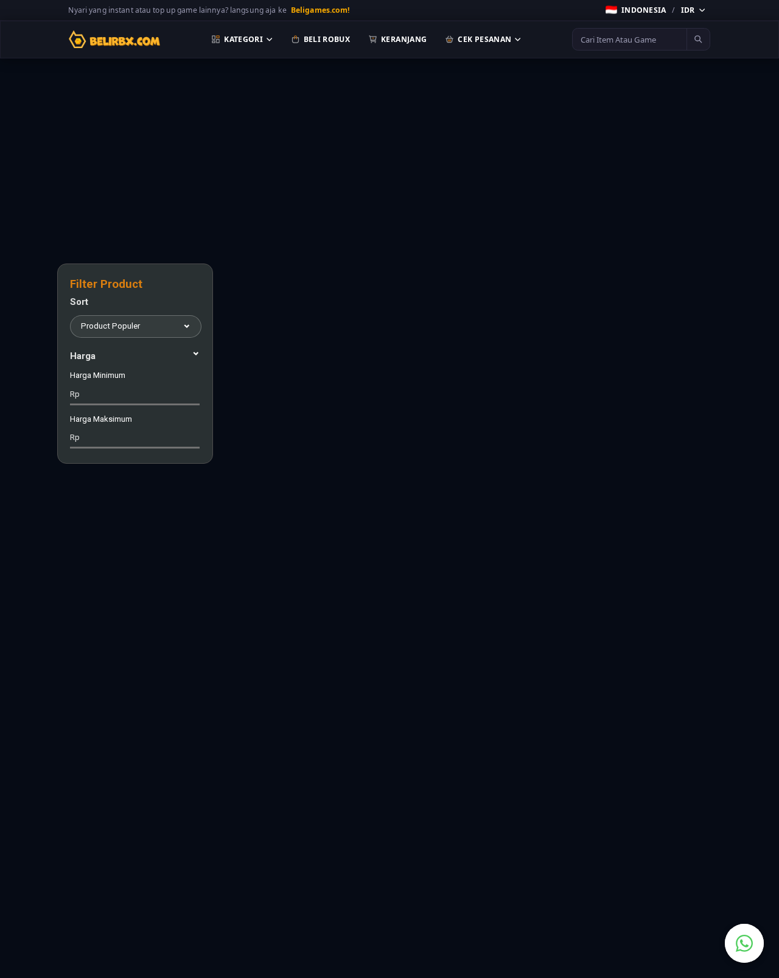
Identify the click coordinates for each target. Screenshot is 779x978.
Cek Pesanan (484, 39)
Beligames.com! (320, 10)
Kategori (243, 39)
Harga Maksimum (101, 428)
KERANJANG (404, 39)
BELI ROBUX (327, 39)
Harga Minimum (97, 385)
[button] (655, 9)
